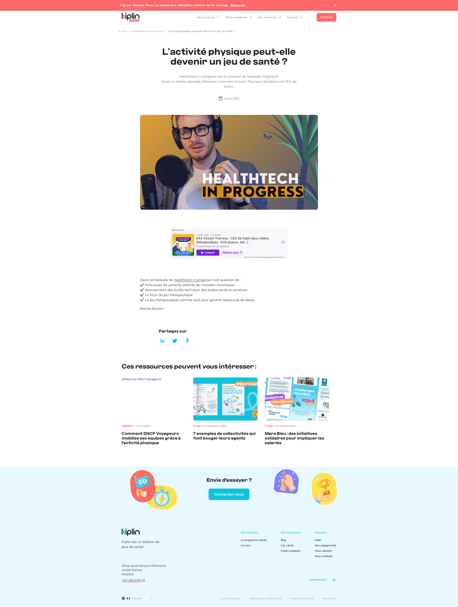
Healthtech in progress (192, 280)
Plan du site (329, 598)
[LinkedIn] (162, 340)
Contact (326, 17)
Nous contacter (324, 556)
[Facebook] (186, 340)
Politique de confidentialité (266, 598)
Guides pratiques (291, 550)
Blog (283, 540)
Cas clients (287, 545)
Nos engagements (325, 545)
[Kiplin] (131, 17)
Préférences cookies (302, 598)
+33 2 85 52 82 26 (133, 580)
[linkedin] (332, 580)
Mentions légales (231, 598)
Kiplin (318, 540)
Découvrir (237, 5)
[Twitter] (175, 340)
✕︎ (335, 5)
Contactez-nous (229, 494)
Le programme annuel (253, 540)
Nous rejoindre (323, 550)
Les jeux (246, 545)
